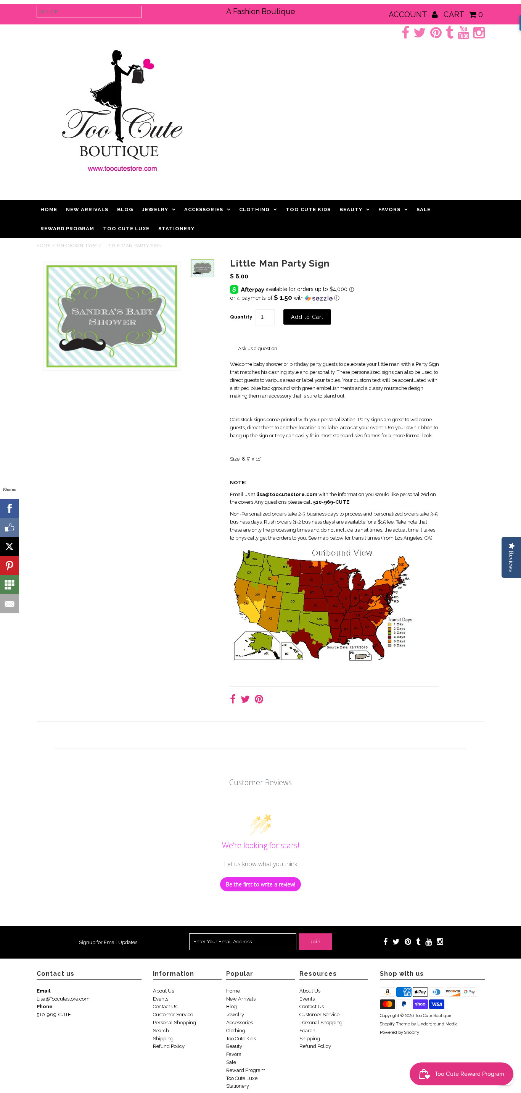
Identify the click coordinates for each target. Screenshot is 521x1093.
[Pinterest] (9, 565)
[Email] (9, 603)
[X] (9, 546)
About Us (163, 991)
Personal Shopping (174, 1022)
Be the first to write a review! (260, 884)
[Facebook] (9, 508)
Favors (389, 209)
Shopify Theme (395, 1024)
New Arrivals (87, 209)
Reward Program (67, 228)
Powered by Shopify (399, 1032)
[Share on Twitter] (245, 700)
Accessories (203, 209)
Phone (45, 1006)
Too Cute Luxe (126, 228)
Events (160, 999)
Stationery (176, 228)
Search (161, 1030)
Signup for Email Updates (108, 942)
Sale (423, 209)
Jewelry (155, 209)
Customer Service (173, 1014)
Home (48, 209)
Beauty (350, 209)
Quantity (241, 317)
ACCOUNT (409, 14)
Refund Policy (169, 1046)
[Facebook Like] (9, 527)
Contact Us (165, 1006)
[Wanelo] (9, 584)
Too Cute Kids (308, 209)
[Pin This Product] (259, 700)
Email (43, 991)
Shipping (163, 1038)
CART (463, 14)
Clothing (254, 209)
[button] (334, 298)
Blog (125, 209)
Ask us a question (257, 348)
